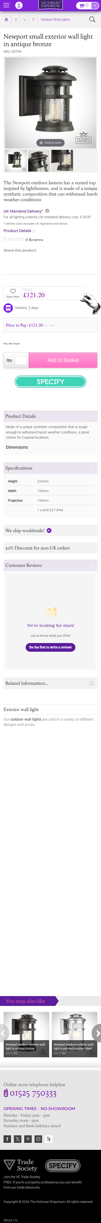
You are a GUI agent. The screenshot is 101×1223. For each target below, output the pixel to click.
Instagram (38, 1139)
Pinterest (28, 1139)
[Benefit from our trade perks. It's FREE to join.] (21, 1165)
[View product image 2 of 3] (39, 161)
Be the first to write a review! (50, 647)
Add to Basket (63, 360)
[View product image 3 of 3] (62, 161)
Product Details (17, 231)
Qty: (10, 360)
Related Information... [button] (26, 683)
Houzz (48, 1139)
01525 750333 (33, 1093)
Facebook (7, 1139)
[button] (50, 416)
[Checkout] (95, 5)
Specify (63, 1166)
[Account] (21, 5)
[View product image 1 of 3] (16, 161)
